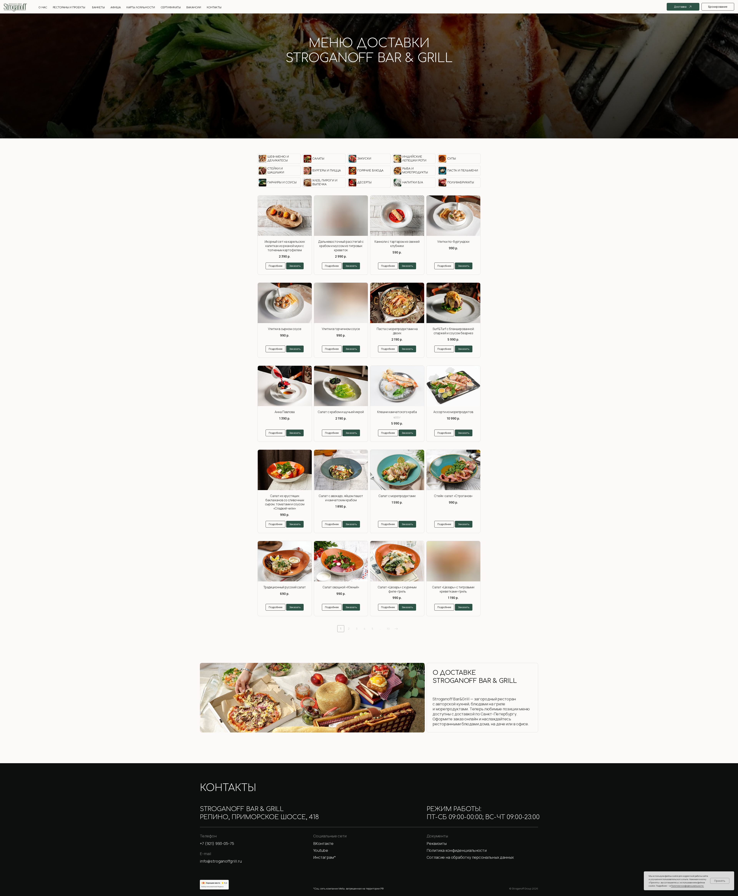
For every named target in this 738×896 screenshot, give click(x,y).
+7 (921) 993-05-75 (369, 74)
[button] (482, 843)
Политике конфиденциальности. (687, 885)
